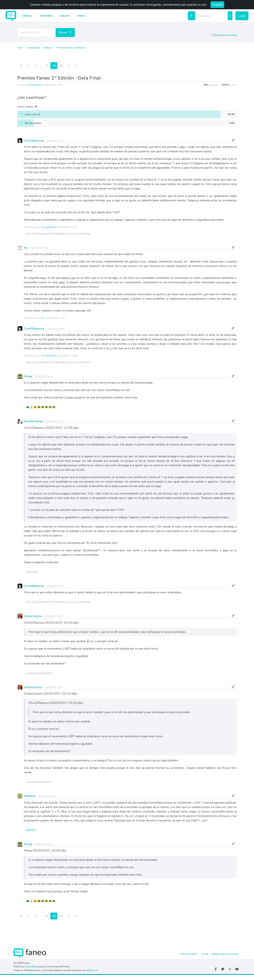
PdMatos (30, 796)
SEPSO (31, 830)
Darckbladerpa (34, 421)
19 (61, 66)
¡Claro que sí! (129, 114)
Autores (46, 16)
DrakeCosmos (33, 616)
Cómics (27, 16)
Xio (26, 248)
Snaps (65, 16)
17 (46, 66)
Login (241, 16)
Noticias (48, 47)
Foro (81, 16)
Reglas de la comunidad (225, 954)
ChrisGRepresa (35, 85)
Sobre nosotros (189, 954)
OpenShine (32, 966)
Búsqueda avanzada (225, 35)
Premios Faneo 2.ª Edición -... (72, 47)
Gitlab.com (92, 970)
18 (54, 66)
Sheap (28, 376)
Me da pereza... (129, 123)
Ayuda (204, 954)
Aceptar (217, 5)
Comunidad (33, 47)
